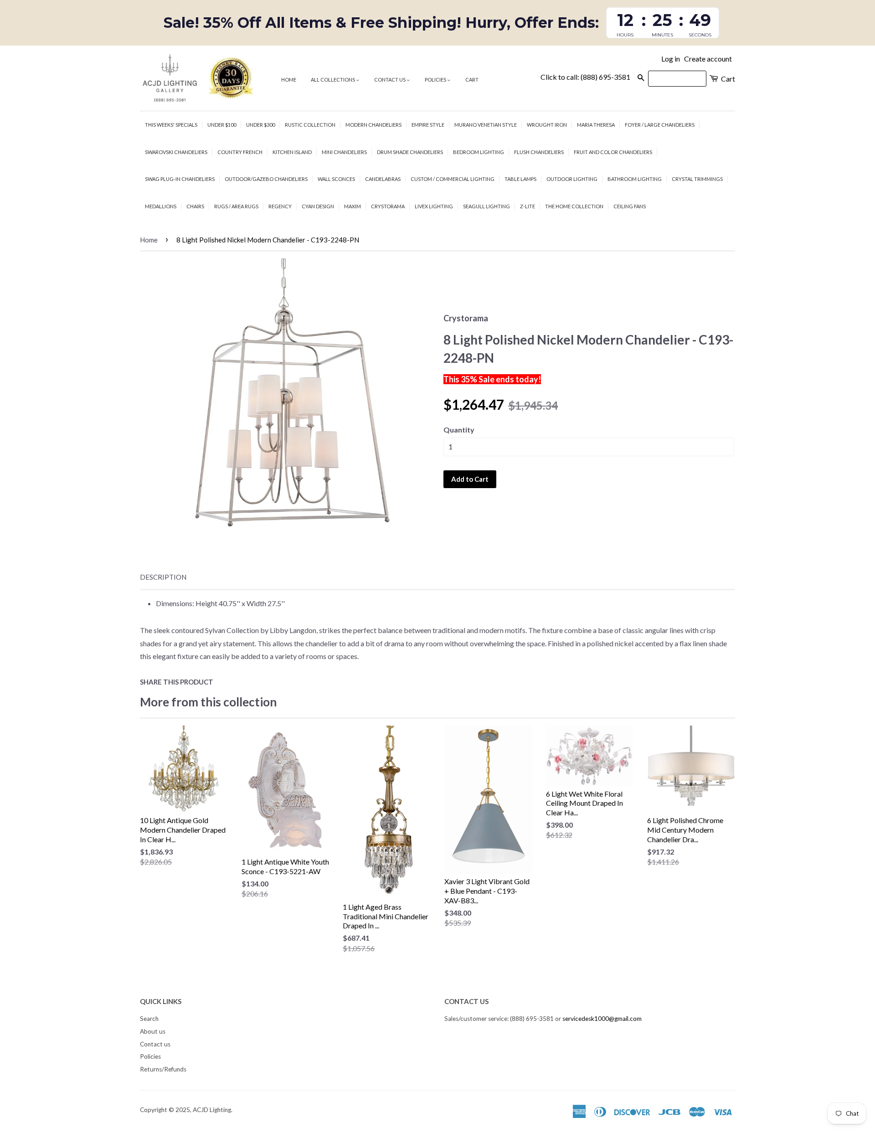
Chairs (195, 206)
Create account (708, 58)
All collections (333, 79)
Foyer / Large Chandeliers (660, 125)
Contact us (390, 79)
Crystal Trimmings (697, 179)
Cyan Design (318, 206)
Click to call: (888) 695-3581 (585, 76)
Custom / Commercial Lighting (452, 179)
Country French (239, 152)
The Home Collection (574, 206)
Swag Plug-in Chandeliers (180, 179)
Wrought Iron (547, 125)
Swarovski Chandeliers (176, 152)
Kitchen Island (292, 152)
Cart (472, 79)
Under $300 (260, 125)
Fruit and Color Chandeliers (613, 152)
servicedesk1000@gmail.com (602, 1018)
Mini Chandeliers (344, 152)
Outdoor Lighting (571, 179)
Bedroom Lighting (478, 152)
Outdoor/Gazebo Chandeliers (266, 179)
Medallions (160, 206)
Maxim (352, 206)
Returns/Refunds (163, 1069)
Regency (280, 206)
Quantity (458, 429)
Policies (436, 79)
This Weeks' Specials (171, 125)
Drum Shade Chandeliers (410, 152)
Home (288, 79)
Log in (670, 58)
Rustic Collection (310, 125)
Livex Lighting (434, 206)
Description (163, 577)
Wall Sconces (336, 179)
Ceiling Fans (629, 206)
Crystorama (388, 206)
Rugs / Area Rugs (236, 206)
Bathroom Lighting (634, 179)
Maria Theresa (596, 125)
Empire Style (428, 125)
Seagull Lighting (486, 206)
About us (152, 1031)
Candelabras (383, 179)
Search (149, 1018)
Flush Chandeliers (539, 152)
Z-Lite (527, 206)
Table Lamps (520, 179)
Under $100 (221, 125)
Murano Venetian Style (485, 125)
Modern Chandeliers (373, 125)
